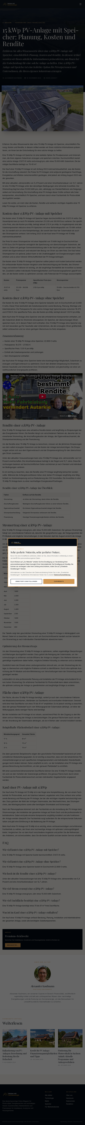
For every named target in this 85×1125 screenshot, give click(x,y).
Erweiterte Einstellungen (26, 581)
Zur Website (59, 581)
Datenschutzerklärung (62, 575)
